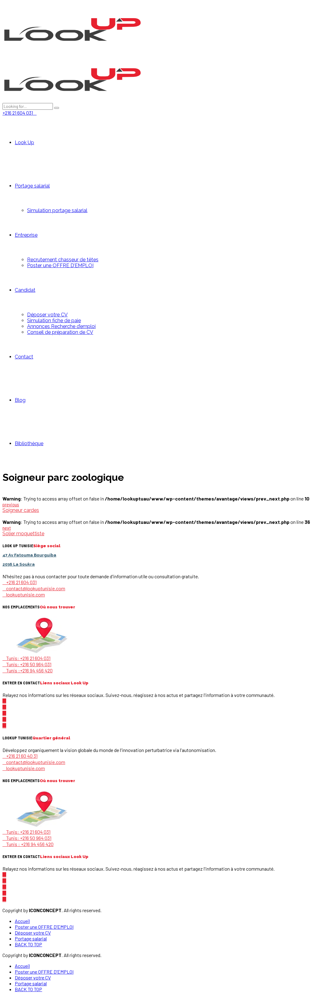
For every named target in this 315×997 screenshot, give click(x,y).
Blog (20, 400)
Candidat (25, 290)
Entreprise (26, 235)
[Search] (56, 108)
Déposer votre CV (47, 315)
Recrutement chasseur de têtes (62, 260)
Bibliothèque (29, 443)
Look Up (24, 142)
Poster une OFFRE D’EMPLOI (60, 265)
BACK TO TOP (28, 944)
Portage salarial (32, 186)
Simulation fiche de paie (54, 320)
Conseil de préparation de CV (60, 332)
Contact (24, 357)
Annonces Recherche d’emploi (61, 326)
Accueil (22, 921)
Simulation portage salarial (57, 210)
